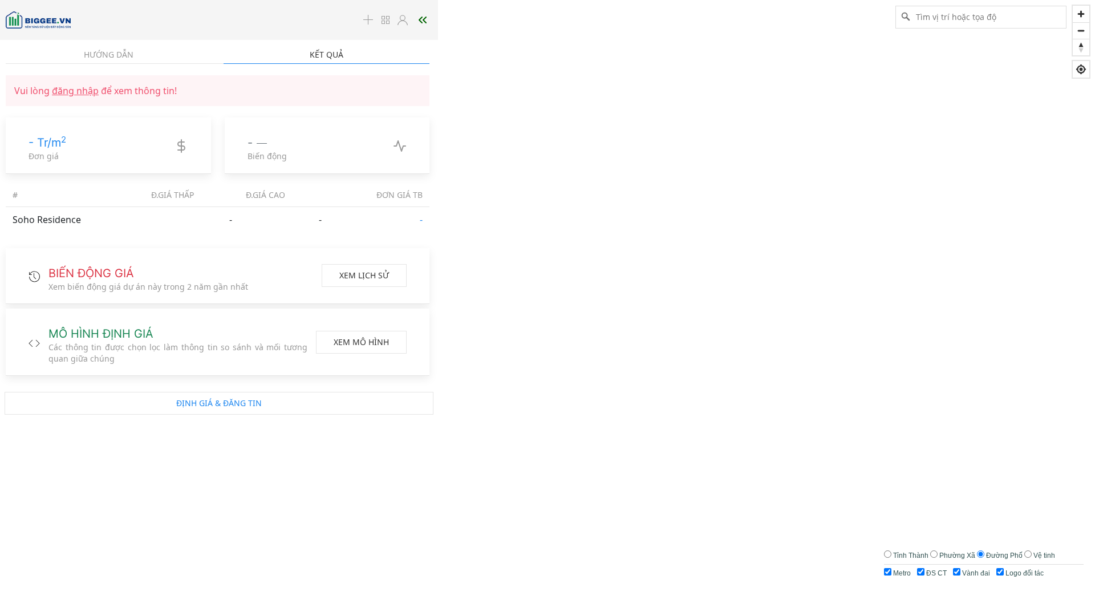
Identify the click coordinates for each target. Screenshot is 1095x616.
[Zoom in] (1081, 14)
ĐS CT (935, 573)
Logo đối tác (1024, 573)
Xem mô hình (361, 342)
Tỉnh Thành (910, 556)
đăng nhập (75, 90)
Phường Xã (957, 556)
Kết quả (326, 54)
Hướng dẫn (108, 54)
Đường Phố (1004, 556)
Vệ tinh (1044, 556)
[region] (547, 308)
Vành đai (975, 573)
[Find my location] (1081, 69)
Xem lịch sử (364, 275)
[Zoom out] (1081, 30)
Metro (901, 573)
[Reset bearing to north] (1081, 47)
